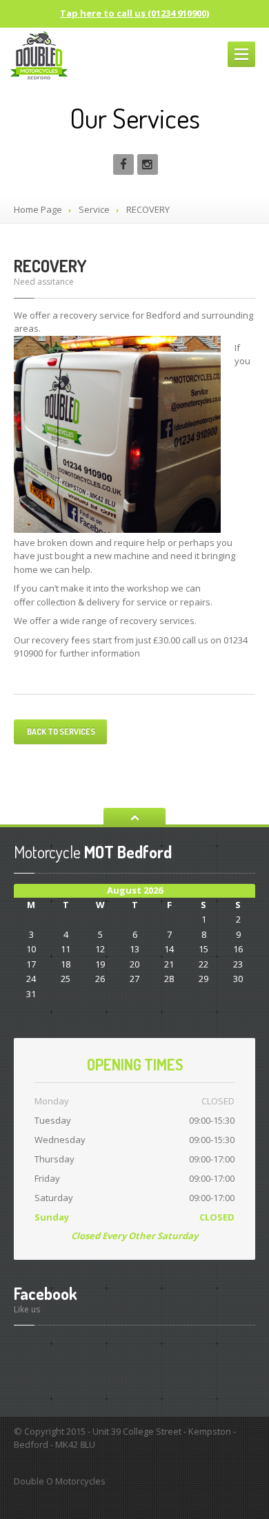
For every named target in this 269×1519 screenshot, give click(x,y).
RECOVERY (50, 265)
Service (94, 209)
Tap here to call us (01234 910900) (134, 13)
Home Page (38, 209)
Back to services (60, 731)
